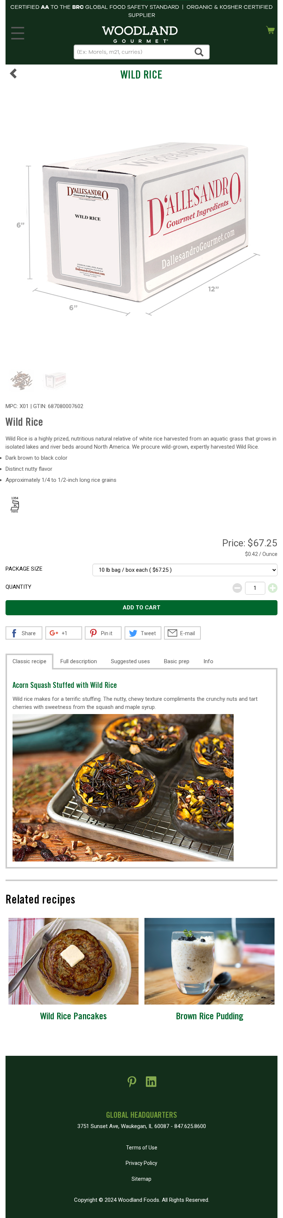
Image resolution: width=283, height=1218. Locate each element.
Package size (24, 569)
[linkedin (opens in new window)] (151, 1084)
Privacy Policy (141, 1163)
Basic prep (176, 661)
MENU (17, 31)
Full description (78, 661)
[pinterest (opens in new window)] (132, 1084)
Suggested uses (130, 661)
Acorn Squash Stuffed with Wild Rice (65, 686)
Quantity (18, 587)
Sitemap (141, 1179)
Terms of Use (141, 1148)
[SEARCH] (199, 52)
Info (208, 661)
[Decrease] (237, 588)
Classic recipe (29, 661)
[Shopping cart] (270, 29)
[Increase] (272, 588)
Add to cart (141, 607)
